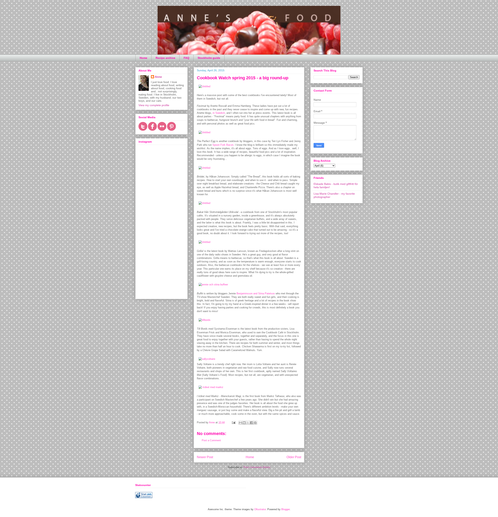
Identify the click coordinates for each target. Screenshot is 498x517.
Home (143, 57)
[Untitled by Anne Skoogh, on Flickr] (204, 86)
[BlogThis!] (244, 423)
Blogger (285, 509)
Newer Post (205, 457)
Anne (158, 76)
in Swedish (218, 112)
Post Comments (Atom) (257, 467)
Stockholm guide (209, 57)
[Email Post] (233, 422)
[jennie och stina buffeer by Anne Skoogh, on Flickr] (213, 284)
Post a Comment (211, 440)
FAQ (186, 57)
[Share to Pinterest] (255, 423)
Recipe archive (165, 57)
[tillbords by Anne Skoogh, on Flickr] (204, 319)
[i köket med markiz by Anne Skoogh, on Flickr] (211, 387)
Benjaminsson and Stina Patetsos (256, 293)
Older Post (294, 457)
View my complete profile (154, 105)
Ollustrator (260, 509)
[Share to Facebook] (251, 423)
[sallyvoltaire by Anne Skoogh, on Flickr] (207, 358)
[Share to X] (248, 423)
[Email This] (240, 423)
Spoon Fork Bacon (222, 144)
